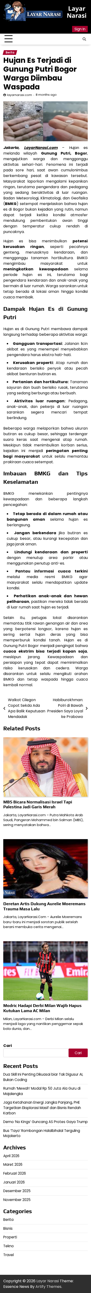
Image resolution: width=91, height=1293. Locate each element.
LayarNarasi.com (41, 147)
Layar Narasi (77, 12)
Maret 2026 (12, 1164)
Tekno (8, 1246)
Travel (8, 1254)
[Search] (84, 38)
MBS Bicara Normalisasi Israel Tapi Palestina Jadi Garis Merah (37, 804)
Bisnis (8, 1228)
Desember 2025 (17, 1190)
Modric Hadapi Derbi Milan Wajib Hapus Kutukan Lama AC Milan (42, 1008)
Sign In (79, 29)
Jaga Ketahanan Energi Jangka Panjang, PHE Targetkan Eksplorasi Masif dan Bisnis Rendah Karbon (42, 1107)
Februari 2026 (14, 1173)
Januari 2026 (14, 1182)
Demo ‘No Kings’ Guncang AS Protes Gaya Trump (45, 1121)
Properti (10, 1237)
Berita (10, 52)
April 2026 (11, 1155)
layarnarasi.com (19, 95)
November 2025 (17, 1199)
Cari (7, 1045)
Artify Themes (48, 1286)
